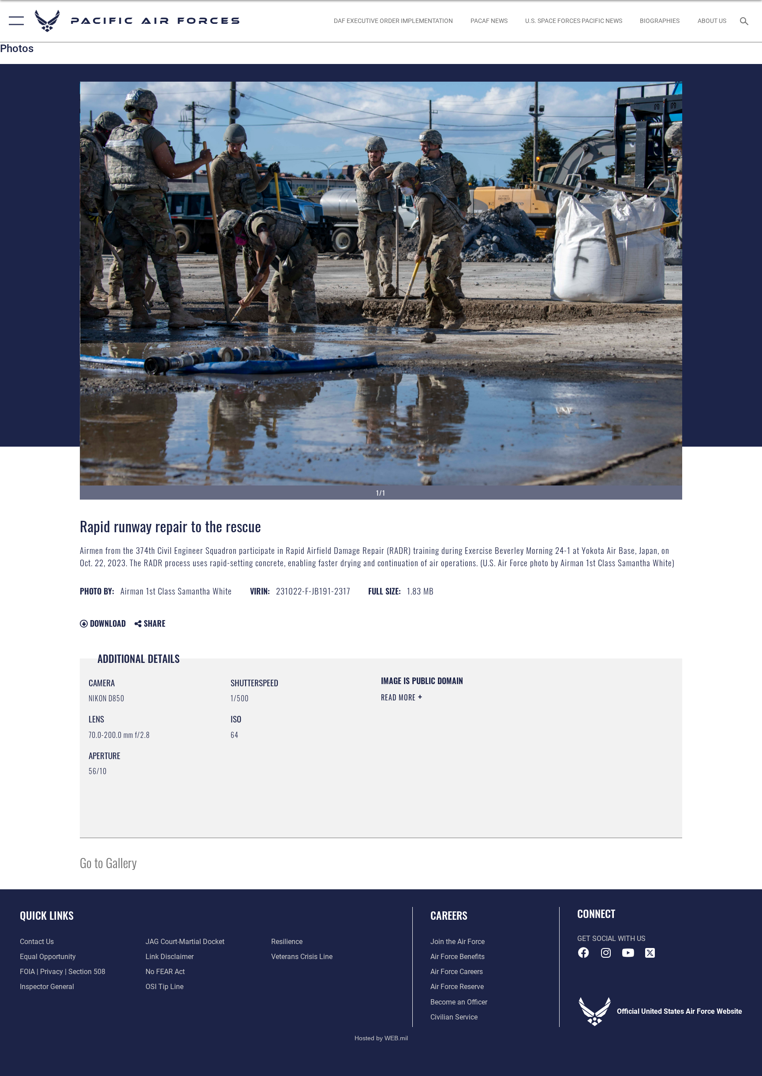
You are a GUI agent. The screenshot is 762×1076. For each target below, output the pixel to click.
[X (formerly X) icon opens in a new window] (650, 952)
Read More (399, 697)
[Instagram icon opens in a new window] (606, 952)
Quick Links (47, 915)
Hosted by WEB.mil (381, 1038)
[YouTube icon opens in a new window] (628, 952)
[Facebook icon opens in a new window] (583, 952)
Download (107, 623)
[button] (14, 21)
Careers (448, 915)
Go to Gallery (108, 862)
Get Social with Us (611, 938)
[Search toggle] (745, 21)
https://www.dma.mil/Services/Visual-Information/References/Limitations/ (484, 753)
